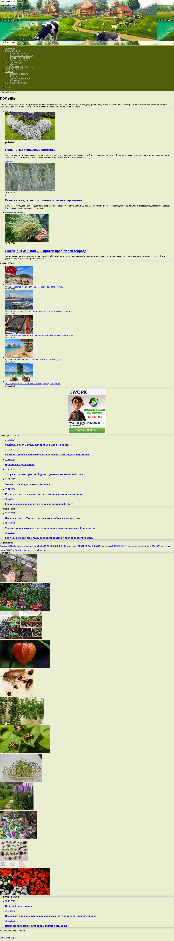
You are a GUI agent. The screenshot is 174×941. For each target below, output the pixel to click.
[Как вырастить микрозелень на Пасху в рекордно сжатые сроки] (21, 781)
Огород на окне (14, 69)
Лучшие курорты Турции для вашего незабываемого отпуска (34, 287)
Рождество (15, 81)
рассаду (156, 546)
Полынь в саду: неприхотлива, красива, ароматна (43, 200)
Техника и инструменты (19, 67)
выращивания (72, 546)
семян (18, 550)
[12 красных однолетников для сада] (25, 895)
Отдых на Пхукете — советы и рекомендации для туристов (33, 384)
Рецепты (14, 76)
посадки (137, 546)
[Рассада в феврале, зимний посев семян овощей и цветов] (21, 638)
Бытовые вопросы (16, 83)
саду (2, 550)
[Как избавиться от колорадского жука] (25, 752)
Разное (9, 72)
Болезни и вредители (20, 58)
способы (43, 550)
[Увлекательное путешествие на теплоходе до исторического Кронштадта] (19, 309)
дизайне (82, 545)
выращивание (58, 545)
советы (26, 550)
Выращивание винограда (22, 55)
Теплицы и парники (19, 60)
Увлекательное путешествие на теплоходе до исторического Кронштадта (39, 311)
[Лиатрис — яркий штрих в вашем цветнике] (17, 809)
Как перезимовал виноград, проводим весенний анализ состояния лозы (39, 335)
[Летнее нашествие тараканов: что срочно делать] (17, 695)
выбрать (34, 546)
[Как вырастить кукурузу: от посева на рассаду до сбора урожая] (18, 581)
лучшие (108, 546)
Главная (4, 92)
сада (170, 546)
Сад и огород (13, 51)
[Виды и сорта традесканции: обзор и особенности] (14, 867)
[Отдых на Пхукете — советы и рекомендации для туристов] (19, 381)
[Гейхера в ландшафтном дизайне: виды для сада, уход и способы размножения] (25, 610)
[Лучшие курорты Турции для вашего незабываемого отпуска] (19, 285)
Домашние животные (20, 78)
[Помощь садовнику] (14, 35)
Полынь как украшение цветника (30, 149)
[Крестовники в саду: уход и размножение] (22, 724)
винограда (18, 546)
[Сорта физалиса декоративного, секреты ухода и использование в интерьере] (25, 667)
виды (11, 545)
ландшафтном (96, 546)
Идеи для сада (13, 62)
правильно (146, 546)
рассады (164, 546)
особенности (119, 545)
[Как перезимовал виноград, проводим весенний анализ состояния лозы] (19, 333)
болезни (3, 546)
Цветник (14, 65)
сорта (34, 549)
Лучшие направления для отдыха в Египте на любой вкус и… (34, 359)
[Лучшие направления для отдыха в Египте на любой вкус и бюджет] (19, 357)
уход (48, 550)
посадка (131, 546)
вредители (25, 546)
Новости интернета (19, 74)
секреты (9, 549)
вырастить (43, 546)
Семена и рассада (19, 53)
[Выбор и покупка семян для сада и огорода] (18, 838)
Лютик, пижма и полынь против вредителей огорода (45, 251)
